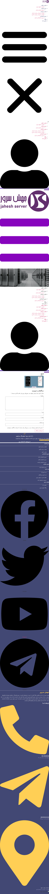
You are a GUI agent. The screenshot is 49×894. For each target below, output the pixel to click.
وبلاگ (45, 19)
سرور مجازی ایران (40, 10)
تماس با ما (44, 20)
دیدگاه (42, 395)
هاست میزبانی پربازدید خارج (38, 14)
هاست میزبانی (43, 11)
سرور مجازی (43, 8)
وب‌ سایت (41, 422)
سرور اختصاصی (43, 16)
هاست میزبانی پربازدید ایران (38, 13)
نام (43, 412)
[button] (24, 72)
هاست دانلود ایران (40, 6)
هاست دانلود (43, 5)
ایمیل (42, 417)
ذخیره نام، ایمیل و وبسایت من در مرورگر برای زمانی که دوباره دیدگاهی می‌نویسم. (24, 427)
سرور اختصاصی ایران (39, 17)
